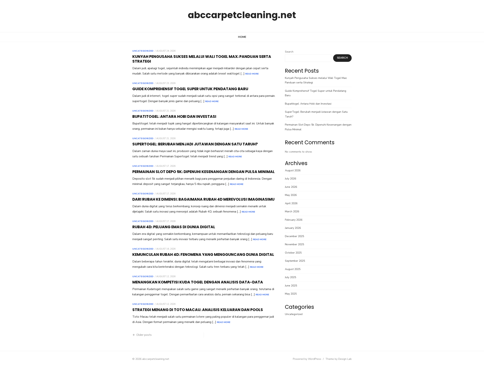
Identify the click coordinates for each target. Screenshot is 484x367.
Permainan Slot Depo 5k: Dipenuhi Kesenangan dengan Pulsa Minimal (203, 171)
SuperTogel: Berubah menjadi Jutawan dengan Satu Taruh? (195, 144)
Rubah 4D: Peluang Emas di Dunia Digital (173, 227)
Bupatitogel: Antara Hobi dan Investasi (174, 116)
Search (289, 52)
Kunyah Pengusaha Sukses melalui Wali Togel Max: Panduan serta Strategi (201, 59)
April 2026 (291, 203)
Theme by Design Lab (338, 359)
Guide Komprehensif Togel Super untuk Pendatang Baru (190, 89)
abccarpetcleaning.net (242, 15)
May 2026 (291, 195)
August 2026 (292, 170)
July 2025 (290, 277)
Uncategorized (143, 50)
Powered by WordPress (307, 359)
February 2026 (293, 220)
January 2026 (293, 228)
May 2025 (291, 294)
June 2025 (291, 285)
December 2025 (294, 236)
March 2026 (292, 211)
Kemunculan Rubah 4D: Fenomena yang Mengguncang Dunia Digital (203, 254)
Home (242, 37)
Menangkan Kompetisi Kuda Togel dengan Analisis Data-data (197, 282)
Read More (252, 73)
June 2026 (291, 187)
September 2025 (295, 261)
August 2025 (292, 269)
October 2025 (293, 252)
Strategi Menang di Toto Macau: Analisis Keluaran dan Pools (197, 309)
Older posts (144, 335)
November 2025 (294, 244)
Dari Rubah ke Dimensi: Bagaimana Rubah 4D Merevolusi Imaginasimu (203, 199)
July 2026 (290, 178)
